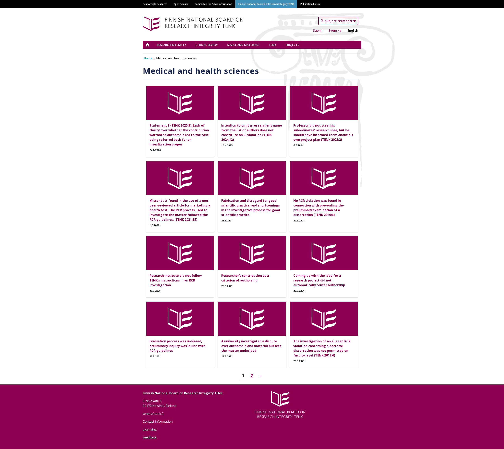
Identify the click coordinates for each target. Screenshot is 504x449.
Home (148, 58)
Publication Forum (310, 4)
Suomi (317, 30)
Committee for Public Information (213, 4)
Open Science (180, 4)
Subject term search (340, 21)
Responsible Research (155, 4)
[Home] (194, 22)
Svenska (335, 30)
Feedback (150, 437)
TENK (272, 45)
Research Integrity (171, 45)
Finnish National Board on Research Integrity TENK (266, 4)
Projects (292, 45)
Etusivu (149, 45)
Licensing (150, 429)
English (352, 30)
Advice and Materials (243, 45)
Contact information (158, 421)
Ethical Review (206, 45)
